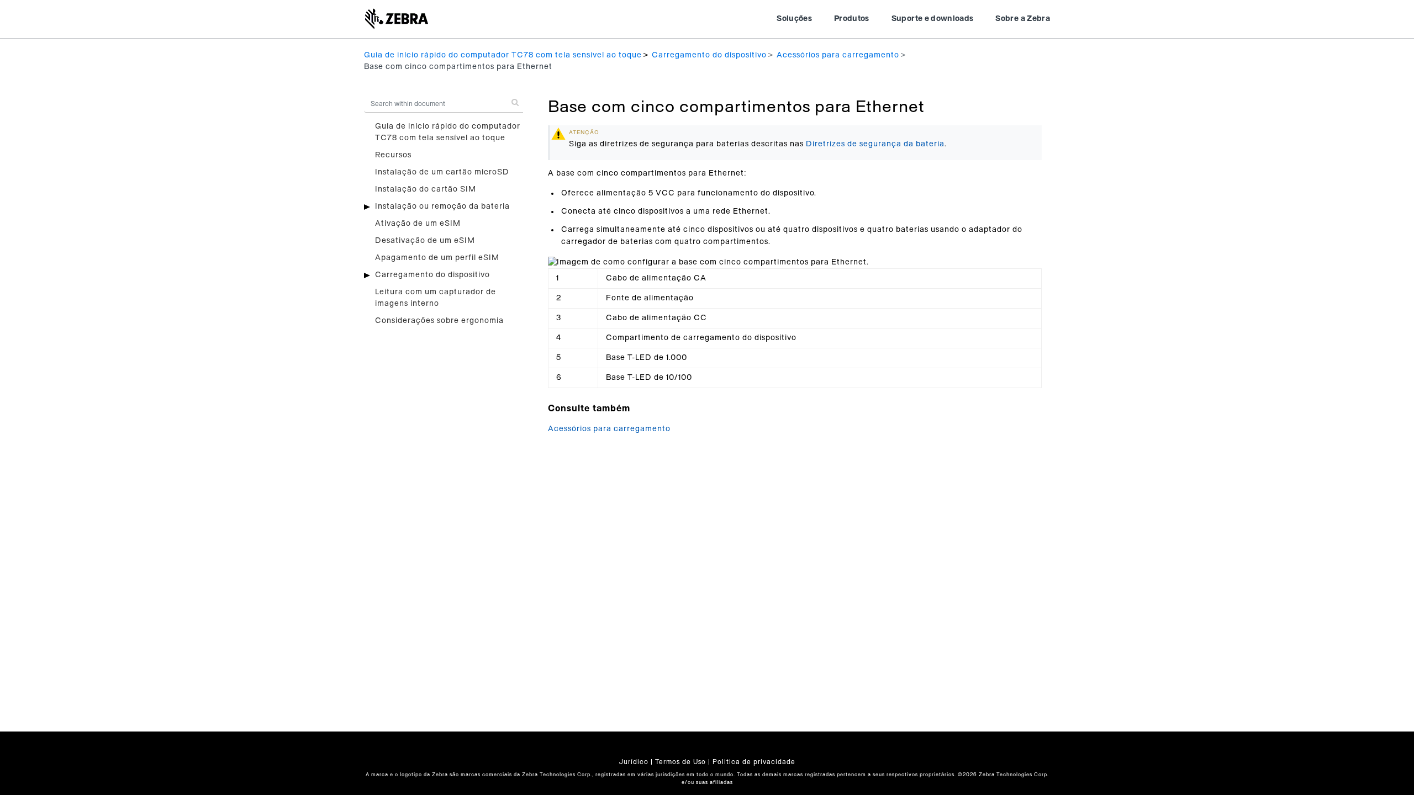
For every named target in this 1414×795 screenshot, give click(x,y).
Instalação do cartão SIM (425, 189)
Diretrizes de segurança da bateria (875, 144)
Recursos (393, 155)
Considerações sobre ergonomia (439, 321)
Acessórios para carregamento (838, 55)
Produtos (851, 19)
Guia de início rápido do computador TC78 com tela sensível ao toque (503, 55)
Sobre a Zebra (1022, 19)
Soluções (794, 19)
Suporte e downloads (932, 19)
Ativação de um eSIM (418, 223)
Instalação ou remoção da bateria (442, 206)
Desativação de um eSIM (425, 241)
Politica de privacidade (754, 762)
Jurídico (633, 762)
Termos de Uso (680, 762)
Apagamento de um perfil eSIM (437, 258)
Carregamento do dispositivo (709, 55)
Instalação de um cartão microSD (442, 172)
